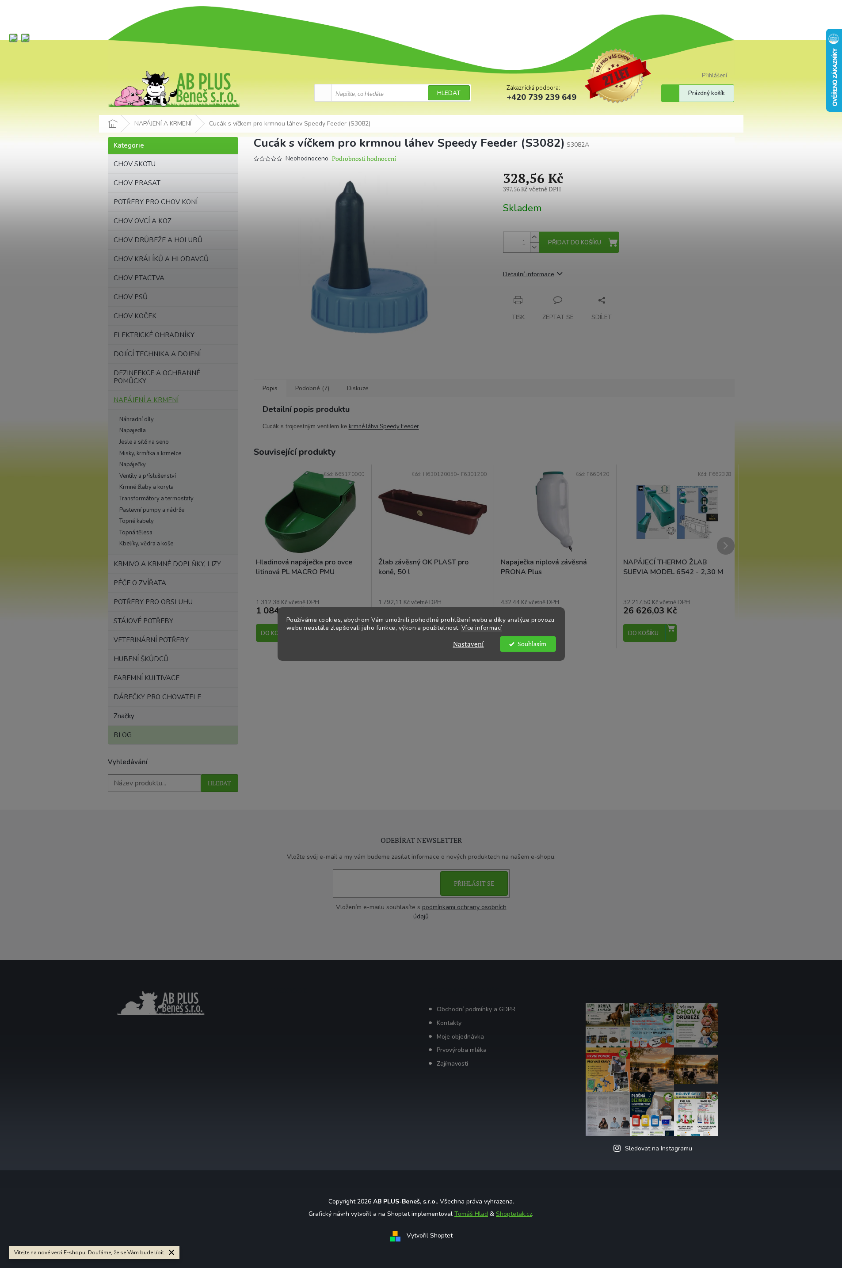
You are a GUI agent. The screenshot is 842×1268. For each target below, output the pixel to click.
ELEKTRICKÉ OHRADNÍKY (154, 335)
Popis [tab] (270, 388)
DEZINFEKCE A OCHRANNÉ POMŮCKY (157, 377)
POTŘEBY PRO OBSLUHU (153, 602)
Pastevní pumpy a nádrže (151, 510)
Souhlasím (532, 644)
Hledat (449, 93)
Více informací (481, 628)
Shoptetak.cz (514, 1214)
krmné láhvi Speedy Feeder (384, 426)
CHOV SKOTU (135, 164)
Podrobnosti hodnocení (364, 158)
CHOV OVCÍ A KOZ (142, 221)
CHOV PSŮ (131, 297)
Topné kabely (136, 521)
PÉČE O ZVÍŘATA (140, 583)
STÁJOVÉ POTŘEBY (143, 621)
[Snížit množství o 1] (534, 247)
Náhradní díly (136, 419)
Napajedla (132, 430)
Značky (124, 716)
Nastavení (468, 644)
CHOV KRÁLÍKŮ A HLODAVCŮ (161, 259)
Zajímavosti (452, 1063)
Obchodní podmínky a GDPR (476, 1009)
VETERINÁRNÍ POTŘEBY (151, 640)
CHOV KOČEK (135, 316)
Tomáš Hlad (471, 1214)
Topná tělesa (135, 533)
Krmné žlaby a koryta (146, 487)
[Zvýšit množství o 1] (534, 237)
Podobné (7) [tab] (312, 388)
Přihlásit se (474, 883)
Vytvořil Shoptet (430, 1236)
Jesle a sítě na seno (144, 442)
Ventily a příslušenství (147, 476)
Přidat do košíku (574, 243)
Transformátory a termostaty (156, 499)
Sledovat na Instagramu (658, 1148)
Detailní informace (528, 274)
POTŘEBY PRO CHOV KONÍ (156, 202)
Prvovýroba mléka (462, 1050)
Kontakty (449, 1023)
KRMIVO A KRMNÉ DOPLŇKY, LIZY (167, 564)
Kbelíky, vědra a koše (146, 544)
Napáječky (132, 464)
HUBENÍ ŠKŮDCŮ (141, 659)
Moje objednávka (460, 1036)
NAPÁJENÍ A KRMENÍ (146, 400)
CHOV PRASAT (137, 183)
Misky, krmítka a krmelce (150, 453)
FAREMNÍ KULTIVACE (146, 678)
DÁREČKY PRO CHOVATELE (157, 697)
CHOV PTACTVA (139, 278)
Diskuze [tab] (358, 388)
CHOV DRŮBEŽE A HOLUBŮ (158, 240)
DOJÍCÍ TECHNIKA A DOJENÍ (157, 354)
